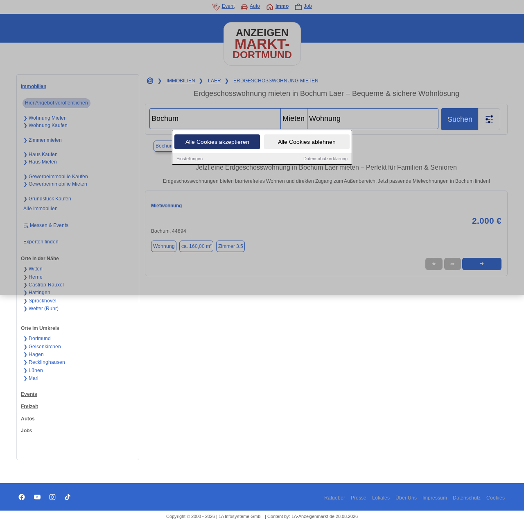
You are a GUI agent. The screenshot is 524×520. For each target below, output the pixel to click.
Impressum (434, 498)
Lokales (381, 498)
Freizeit (29, 406)
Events (29, 394)
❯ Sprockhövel (39, 301)
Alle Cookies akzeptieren (217, 142)
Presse (358, 498)
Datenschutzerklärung (325, 158)
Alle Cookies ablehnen (307, 142)
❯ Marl (30, 378)
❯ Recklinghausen (44, 362)
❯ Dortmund (37, 338)
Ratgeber (334, 498)
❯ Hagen (33, 354)
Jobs (26, 431)
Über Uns (406, 498)
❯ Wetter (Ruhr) (41, 308)
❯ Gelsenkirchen (42, 347)
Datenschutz (467, 498)
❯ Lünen (33, 370)
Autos (28, 419)
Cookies (495, 498)
